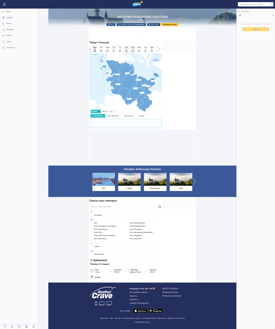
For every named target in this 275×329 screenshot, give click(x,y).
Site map (118, 318)
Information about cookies (131, 318)
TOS (111, 318)
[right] (159, 49)
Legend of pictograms (139, 303)
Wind (103, 111)
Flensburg (98, 215)
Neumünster (99, 254)
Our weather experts (138, 292)
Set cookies (161, 318)
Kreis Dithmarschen (137, 223)
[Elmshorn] (127, 98)
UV (111, 111)
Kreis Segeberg (136, 236)
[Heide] (116, 84)
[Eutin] (145, 86)
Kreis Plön (98, 232)
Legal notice (104, 318)
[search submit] (271, 4)
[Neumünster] (133, 88)
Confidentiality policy (149, 318)
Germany (97, 10)
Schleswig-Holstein (105, 10)
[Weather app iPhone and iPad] (140, 311)
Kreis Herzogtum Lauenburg (105, 226)
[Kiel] (136, 79)
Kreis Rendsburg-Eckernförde (141, 232)
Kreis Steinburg (100, 239)
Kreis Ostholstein (101, 229)
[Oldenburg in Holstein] (151, 81)
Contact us (134, 299)
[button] (136, 79)
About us (133, 296)
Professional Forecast (171, 296)
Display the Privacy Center (176, 318)
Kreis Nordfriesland (137, 226)
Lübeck (97, 246)
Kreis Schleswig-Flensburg (104, 236)
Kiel (95, 223)
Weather (91, 10)
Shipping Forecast (170, 292)
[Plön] (142, 85)
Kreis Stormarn (135, 239)
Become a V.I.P (170, 24)
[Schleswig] (125, 73)
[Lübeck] (147, 95)
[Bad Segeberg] (139, 92)
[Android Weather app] (156, 311)
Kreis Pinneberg (136, 229)
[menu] (5, 4)
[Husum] (115, 74)
